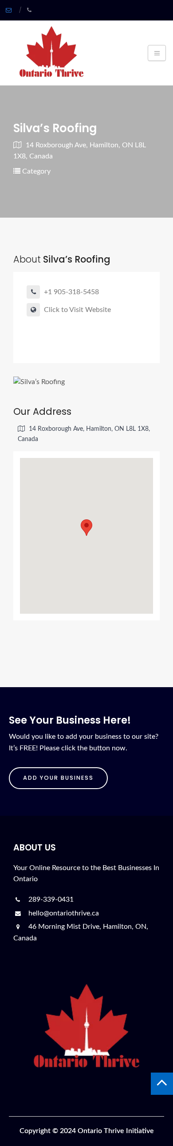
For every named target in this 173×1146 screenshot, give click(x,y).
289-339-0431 (50, 899)
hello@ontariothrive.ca (63, 913)
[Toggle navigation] (157, 53)
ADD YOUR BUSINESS (58, 778)
